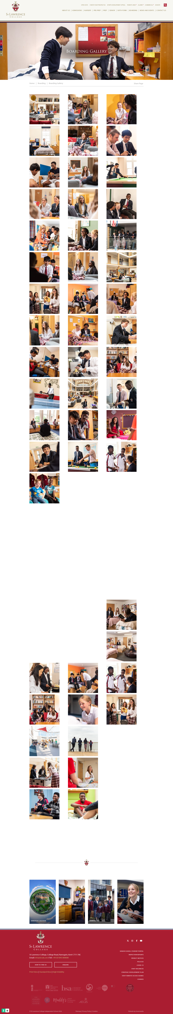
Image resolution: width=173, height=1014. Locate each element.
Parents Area (131, 5)
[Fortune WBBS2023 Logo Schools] (129, 987)
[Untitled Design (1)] (83, 1000)
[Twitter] (128, 940)
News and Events (147, 10)
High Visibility (58, 972)
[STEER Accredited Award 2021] (89, 987)
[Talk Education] (47, 1000)
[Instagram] (132, 940)
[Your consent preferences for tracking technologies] (7, 1010)
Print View (33, 972)
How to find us (41, 965)
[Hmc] (102, 987)
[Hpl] (52, 987)
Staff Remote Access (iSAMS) (133, 976)
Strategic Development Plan (132, 972)
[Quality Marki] (117, 987)
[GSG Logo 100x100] (36, 1000)
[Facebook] (136, 940)
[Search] (165, 5)
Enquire (66, 965)
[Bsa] (72, 987)
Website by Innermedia (136, 1011)
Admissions (77, 10)
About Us (66, 10)
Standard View (45, 972)
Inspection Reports (136, 955)
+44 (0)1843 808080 (60, 957)
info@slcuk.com (41, 957)
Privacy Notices (137, 958)
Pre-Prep (97, 10)
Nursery (87, 10)
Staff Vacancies (137, 969)
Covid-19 (140, 965)
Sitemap (78, 1011)
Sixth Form (122, 10)
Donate (157, 5)
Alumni (140, 5)
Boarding (133, 10)
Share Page (138, 83)
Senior (112, 10)
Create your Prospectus (97, 5)
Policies (140, 962)
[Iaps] (36, 987)
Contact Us (161, 10)
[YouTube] (141, 940)
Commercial (149, 5)
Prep (105, 10)
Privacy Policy (86, 1011)
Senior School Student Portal (132, 951)
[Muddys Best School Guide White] (64, 1000)
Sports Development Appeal (116, 5)
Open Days (84, 5)
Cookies (140, 979)
